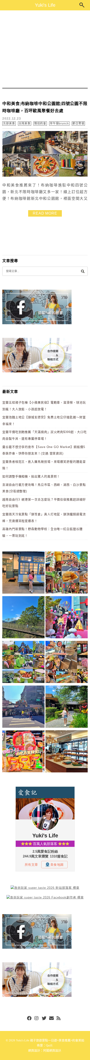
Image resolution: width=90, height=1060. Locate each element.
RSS (59, 1018)
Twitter (44, 1018)
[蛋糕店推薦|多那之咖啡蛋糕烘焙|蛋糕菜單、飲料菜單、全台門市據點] (66, 752)
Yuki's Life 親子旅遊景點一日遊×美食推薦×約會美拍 (50, 1040)
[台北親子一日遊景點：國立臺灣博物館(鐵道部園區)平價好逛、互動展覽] (23, 573)
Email (51, 1018)
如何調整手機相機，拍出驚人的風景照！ (31, 476)
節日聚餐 (78, 123)
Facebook (29, 1018)
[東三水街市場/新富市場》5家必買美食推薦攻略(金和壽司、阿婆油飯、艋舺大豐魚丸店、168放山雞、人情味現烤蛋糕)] (23, 707)
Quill (49, 1045)
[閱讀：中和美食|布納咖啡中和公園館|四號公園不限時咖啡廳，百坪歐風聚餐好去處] (45, 175)
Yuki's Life (45, 5)
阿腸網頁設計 (52, 1050)
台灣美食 (25, 123)
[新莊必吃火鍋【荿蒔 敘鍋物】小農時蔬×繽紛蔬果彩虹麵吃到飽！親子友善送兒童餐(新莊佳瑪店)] (66, 663)
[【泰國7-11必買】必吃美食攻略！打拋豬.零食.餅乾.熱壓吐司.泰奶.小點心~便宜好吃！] (23, 752)
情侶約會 (40, 123)
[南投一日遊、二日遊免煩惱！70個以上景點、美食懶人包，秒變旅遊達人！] (23, 663)
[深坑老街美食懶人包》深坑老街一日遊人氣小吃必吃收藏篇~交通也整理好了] (66, 573)
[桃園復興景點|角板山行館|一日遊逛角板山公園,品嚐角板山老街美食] (23, 618)
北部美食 (9, 123)
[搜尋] (82, 271)
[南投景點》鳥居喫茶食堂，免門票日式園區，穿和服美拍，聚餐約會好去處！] (66, 707)
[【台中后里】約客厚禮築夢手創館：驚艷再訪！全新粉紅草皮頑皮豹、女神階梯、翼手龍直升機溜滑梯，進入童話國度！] (66, 618)
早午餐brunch (59, 123)
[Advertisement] (45, 49)
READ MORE (45, 213)
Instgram (36, 1018)
